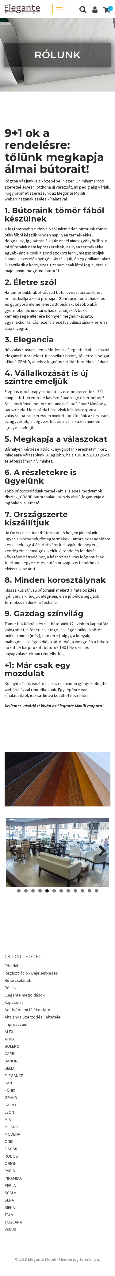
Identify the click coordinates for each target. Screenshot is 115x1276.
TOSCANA (13, 1222)
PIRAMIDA (13, 1178)
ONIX (9, 1141)
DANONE (12, 1061)
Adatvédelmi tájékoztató (27, 1009)
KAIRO (10, 1105)
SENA (9, 1200)
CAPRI (10, 1053)
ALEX (9, 1031)
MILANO (11, 1127)
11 (89, 890)
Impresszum (16, 1024)
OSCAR (11, 1149)
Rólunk (11, 987)
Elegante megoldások (25, 995)
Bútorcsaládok (18, 980)
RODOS (11, 1156)
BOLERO (12, 1046)
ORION (11, 1163)
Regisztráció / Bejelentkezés (31, 973)
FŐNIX (10, 1090)
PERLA (10, 1185)
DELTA (10, 1068)
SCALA (10, 1192)
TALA (9, 1214)
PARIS (10, 1170)
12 (96, 890)
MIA (8, 1119)
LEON (9, 1112)
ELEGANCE (14, 1075)
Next (100, 851)
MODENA (12, 1134)
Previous (15, 851)
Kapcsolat (14, 1002)
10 (82, 890)
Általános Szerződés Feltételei (33, 1017)
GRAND (11, 1097)
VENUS (10, 1229)
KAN (8, 1083)
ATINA (10, 1039)
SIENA (10, 1207)
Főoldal (11, 965)
